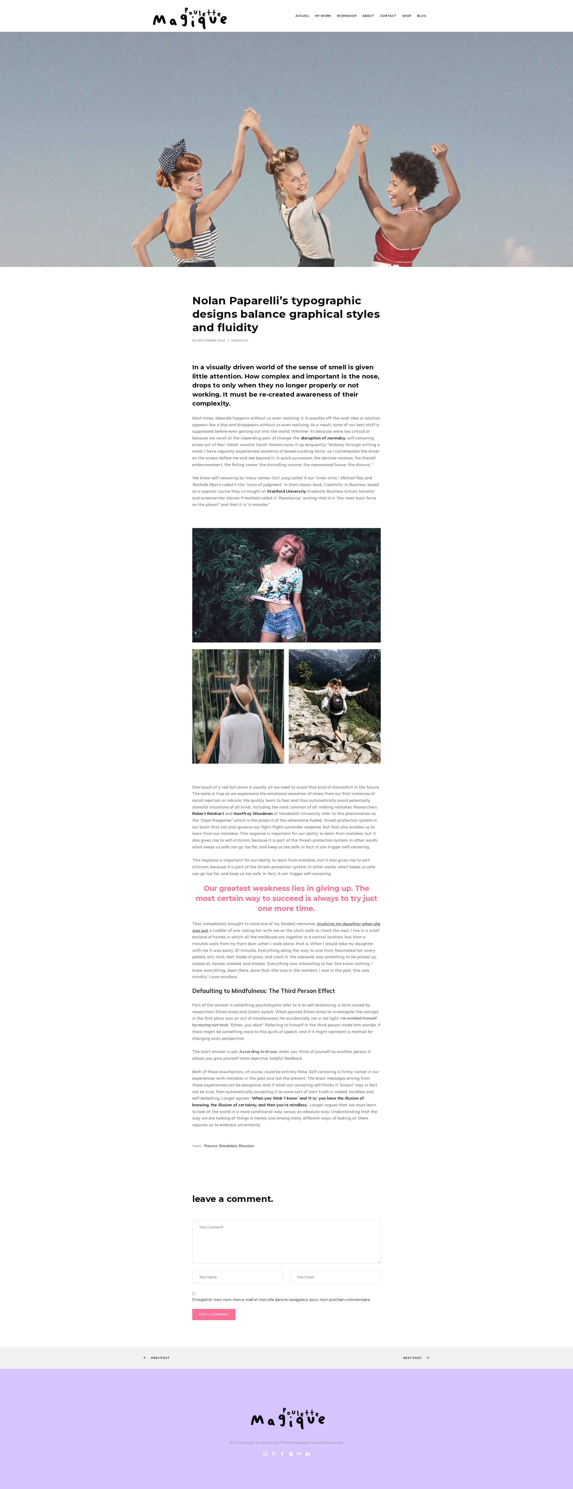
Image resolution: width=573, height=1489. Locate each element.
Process (210, 1145)
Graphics (239, 340)
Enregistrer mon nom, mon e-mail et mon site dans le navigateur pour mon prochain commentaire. (281, 1300)
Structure (246, 1145)
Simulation (228, 1145)
